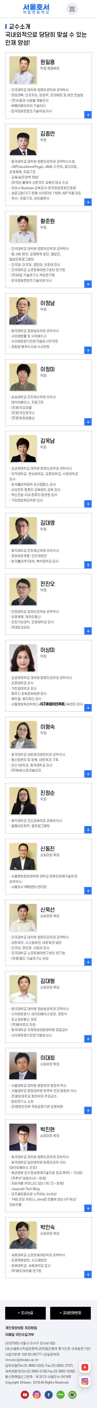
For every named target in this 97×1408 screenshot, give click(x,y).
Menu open (72, 9)
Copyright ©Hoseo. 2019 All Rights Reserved (36, 1382)
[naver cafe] (72, 1395)
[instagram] (37, 1395)
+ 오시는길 (25, 1313)
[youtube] (25, 1395)
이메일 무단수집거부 (19, 1335)
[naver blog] (60, 1395)
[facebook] (48, 1395)
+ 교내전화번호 (70, 1313)
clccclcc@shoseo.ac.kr (21, 1360)
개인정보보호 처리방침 (21, 1328)
